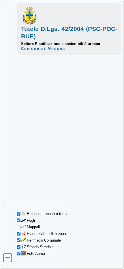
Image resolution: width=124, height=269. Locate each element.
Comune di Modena (43, 48)
